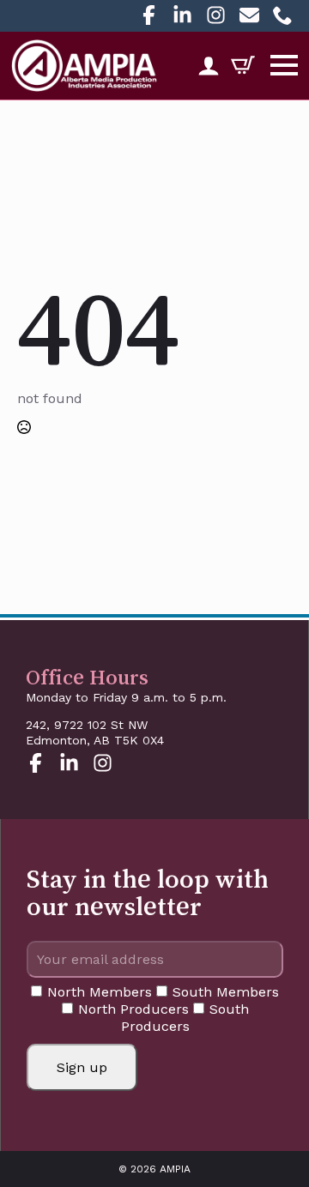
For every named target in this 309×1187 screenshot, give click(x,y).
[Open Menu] (284, 65)
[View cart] (237, 65)
